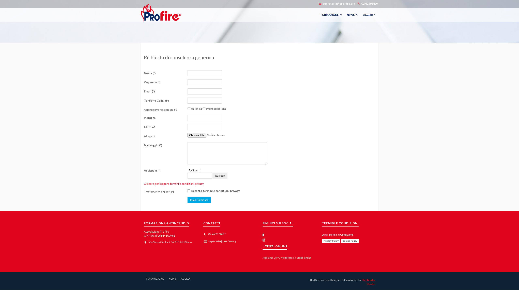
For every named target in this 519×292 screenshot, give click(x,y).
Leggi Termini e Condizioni (337, 234)
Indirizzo (150, 117)
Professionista (215, 108)
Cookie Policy (349, 240)
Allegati (149, 136)
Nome (150, 73)
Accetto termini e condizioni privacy (215, 190)
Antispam (152, 170)
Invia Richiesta (199, 200)
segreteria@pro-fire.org (222, 241)
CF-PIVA (149, 127)
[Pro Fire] (161, 13)
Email (149, 91)
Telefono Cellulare (156, 100)
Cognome (152, 82)
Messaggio (153, 145)
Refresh (220, 175)
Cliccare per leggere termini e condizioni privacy (174, 183)
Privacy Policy (331, 240)
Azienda (196, 108)
